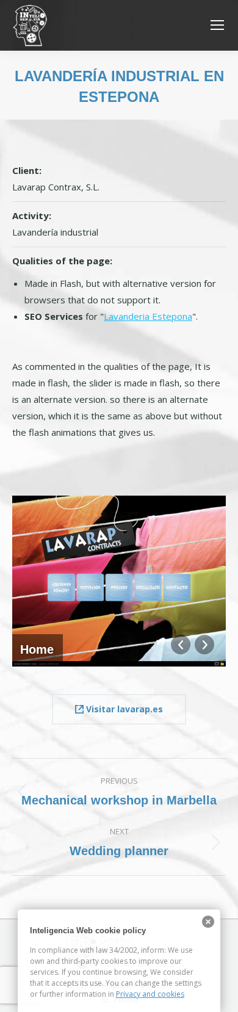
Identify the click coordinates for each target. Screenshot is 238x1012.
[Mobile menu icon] (217, 25)
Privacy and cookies (150, 994)
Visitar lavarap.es (123, 709)
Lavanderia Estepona (148, 316)
